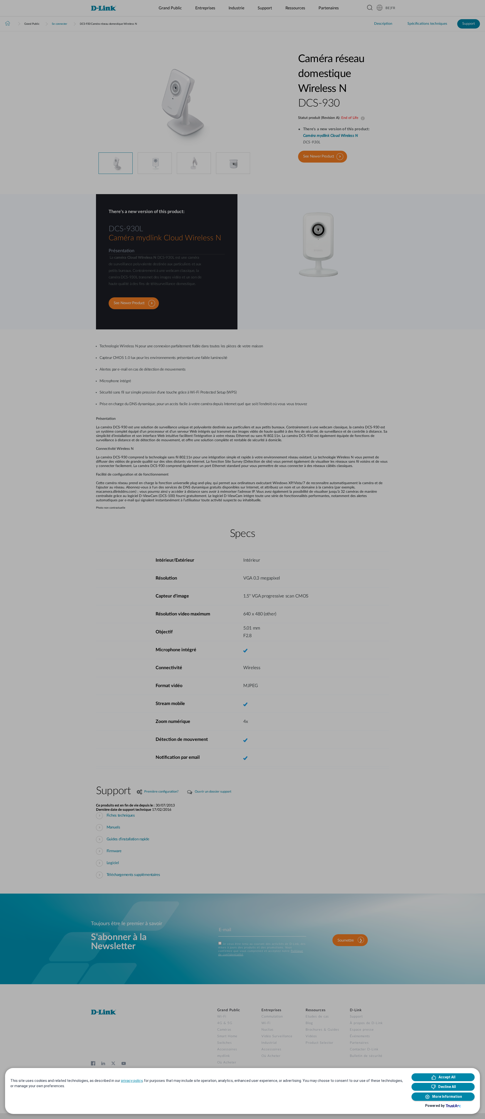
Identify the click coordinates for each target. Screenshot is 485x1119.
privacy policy (131, 1081)
